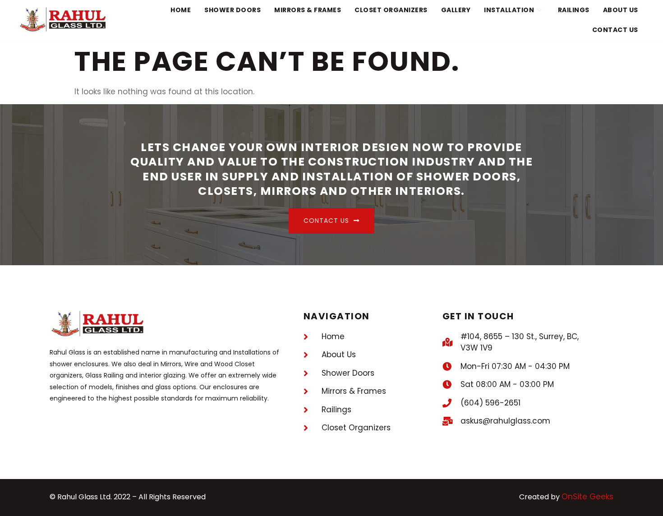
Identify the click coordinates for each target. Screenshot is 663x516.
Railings (573, 9)
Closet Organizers (391, 9)
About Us (620, 9)
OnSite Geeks (587, 496)
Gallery (456, 9)
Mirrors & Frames (307, 9)
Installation (509, 9)
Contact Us (615, 29)
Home (180, 9)
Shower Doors (232, 9)
